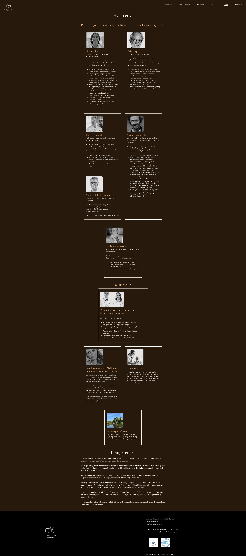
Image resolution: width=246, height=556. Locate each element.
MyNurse (89, 375)
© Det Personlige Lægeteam (154, 554)
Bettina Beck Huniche (93, 399)
